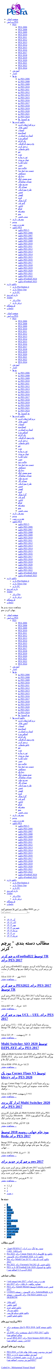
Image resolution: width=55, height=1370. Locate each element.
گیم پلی (21, 203)
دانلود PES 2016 (25, 260)
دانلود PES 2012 (25, 249)
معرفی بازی (18, 219)
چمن (20, 165)
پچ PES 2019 (24, 108)
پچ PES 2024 (24, 116)
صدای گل (22, 187)
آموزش (15, 71)
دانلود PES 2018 (25, 265)
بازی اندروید (12, 891)
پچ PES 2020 (24, 111)
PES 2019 (22, 58)
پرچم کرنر (23, 146)
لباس (20, 206)
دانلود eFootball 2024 (27, 279)
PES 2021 (22, 63)
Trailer (10, 893)
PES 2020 (22, 60)
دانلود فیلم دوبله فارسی (18, 1313)
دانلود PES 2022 (25, 276)
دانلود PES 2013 (25, 252)
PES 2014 (22, 45)
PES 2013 (22, 42)
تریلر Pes (16, 300)
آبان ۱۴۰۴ (11, 922)
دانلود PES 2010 (25, 243)
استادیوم (22, 133)
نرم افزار (11, 1234)
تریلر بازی (17, 303)
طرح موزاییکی (25, 189)
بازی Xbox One (19, 289)
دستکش (22, 173)
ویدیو (14, 222)
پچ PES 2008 (24, 81)
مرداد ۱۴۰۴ (12, 930)
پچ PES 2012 (24, 92)
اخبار (14, 73)
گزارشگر (22, 200)
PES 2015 (22, 47)
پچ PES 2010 (24, 87)
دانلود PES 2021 (25, 273)
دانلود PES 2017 (25, 262)
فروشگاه (11, 901)
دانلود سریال (12, 1310)
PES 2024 (22, 68)
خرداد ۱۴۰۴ (12, 936)
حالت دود (22, 168)
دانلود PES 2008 (25, 238)
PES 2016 (22, 50)
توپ (20, 154)
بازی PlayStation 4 (20, 287)
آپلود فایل (11, 1302)
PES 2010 (22, 35)
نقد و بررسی (18, 225)
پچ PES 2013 (24, 95)
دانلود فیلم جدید (14, 1307)
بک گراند (22, 141)
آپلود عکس (12, 1305)
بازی (9, 1218)
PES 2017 (22, 52)
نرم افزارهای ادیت (26, 125)
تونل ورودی (23, 160)
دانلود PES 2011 (25, 246)
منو (19, 214)
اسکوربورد (23, 138)
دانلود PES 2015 (25, 257)
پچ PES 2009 (24, 84)
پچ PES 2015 (24, 98)
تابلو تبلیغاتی (23, 149)
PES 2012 (22, 40)
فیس (20, 192)
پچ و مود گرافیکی (26, 143)
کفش (20, 195)
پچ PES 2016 (24, 100)
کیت (20, 198)
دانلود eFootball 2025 (27, 281)
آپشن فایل (23, 127)
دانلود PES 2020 (25, 270)
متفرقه (21, 211)
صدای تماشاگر (25, 181)
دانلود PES (17, 227)
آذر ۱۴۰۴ (11, 920)
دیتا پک (21, 176)
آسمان (21, 130)
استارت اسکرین (25, 135)
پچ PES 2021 (24, 114)
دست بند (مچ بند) (26, 171)
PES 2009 (22, 32)
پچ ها (14, 76)
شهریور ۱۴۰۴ (13, 928)
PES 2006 (22, 27)
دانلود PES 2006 (25, 233)
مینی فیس (23, 216)
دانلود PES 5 (23, 230)
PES (14, 24)
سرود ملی (23, 184)
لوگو (20, 208)
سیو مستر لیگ (24, 179)
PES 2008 (22, 29)
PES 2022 (22, 65)
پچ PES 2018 (24, 106)
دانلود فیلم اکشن (14, 1316)
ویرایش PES (12, 618)
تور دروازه (23, 157)
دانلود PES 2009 (25, 241)
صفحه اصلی (12, 615)
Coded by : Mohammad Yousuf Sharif (18, 1367)
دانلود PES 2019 (25, 268)
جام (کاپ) (23, 162)
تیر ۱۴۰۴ (11, 933)
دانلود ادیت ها (18, 122)
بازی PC (16, 292)
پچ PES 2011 (23, 89)
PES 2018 (22, 55)
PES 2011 (22, 37)
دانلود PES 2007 (25, 235)
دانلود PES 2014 (25, 254)
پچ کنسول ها (24, 119)
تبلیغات (10, 904)
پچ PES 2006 (24, 79)
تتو (19, 152)
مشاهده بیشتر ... (8, 979)
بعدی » (10, 1193)
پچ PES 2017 (24, 103)
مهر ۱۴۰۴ (11, 925)
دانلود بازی (11, 880)
